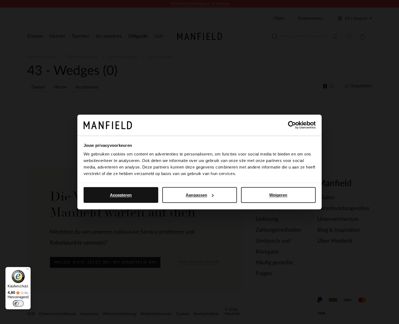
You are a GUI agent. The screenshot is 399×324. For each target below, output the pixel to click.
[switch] (18, 303)
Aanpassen (196, 195)
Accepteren (121, 195)
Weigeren (278, 195)
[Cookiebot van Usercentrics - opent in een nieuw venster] (292, 125)
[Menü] (27, 270)
